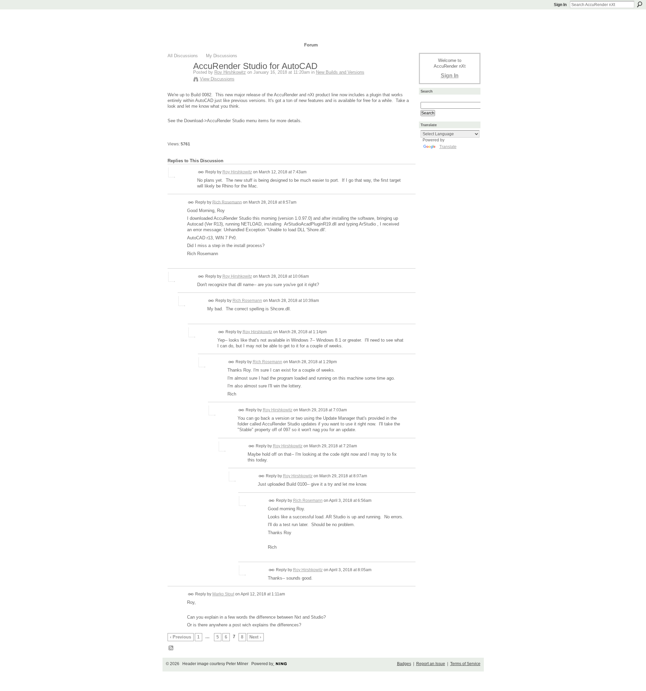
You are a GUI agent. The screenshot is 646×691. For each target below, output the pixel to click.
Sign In (560, 4)
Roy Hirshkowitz (230, 72)
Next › (255, 637)
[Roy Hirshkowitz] (178, 80)
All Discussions (183, 55)
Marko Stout (223, 594)
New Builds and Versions (340, 72)
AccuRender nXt (208, 18)
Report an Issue (430, 663)
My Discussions (221, 55)
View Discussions (217, 78)
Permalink (201, 172)
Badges (404, 663)
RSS (171, 648)
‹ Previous (180, 637)
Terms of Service (465, 663)
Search (639, 4)
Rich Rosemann (227, 202)
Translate (448, 146)
